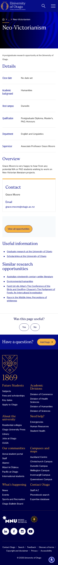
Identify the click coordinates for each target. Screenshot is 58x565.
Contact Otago (40, 484)
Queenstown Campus (41, 479)
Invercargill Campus (40, 475)
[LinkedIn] (5, 531)
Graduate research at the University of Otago (29, 251)
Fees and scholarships (13, 395)
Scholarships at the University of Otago (26, 256)
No (35, 327)
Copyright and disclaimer (17, 551)
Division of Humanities (41, 406)
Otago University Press (13, 429)
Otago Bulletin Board (12, 503)
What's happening (14, 484)
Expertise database (39, 499)
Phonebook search (39, 495)
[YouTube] (30, 531)
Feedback (31, 547)
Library (5, 434)
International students (13, 476)
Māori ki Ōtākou (10, 467)
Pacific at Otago (10, 471)
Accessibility (46, 551)
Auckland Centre (38, 457)
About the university (9, 418)
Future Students (13, 385)
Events (5, 495)
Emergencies (36, 422)
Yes (24, 327)
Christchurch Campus (41, 461)
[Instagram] (22, 531)
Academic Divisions (36, 387)
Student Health (37, 431)
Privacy (34, 551)
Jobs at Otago (9, 438)
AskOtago (45, 342)
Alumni (5, 463)
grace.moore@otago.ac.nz (20, 206)
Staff (4, 458)
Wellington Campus (39, 470)
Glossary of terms (46, 547)
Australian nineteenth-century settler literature (30, 276)
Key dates (7, 400)
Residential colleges (12, 425)
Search (21, 547)
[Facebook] (14, 531)
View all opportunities (18, 229)
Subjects (6, 391)
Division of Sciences (40, 411)
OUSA (5, 443)
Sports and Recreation (13, 499)
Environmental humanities (20, 281)
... (8, 19)
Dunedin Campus (39, 466)
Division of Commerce (41, 394)
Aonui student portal (12, 454)
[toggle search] (43, 6)
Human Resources (39, 426)
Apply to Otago (10, 404)
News (5, 490)
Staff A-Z (34, 490)
